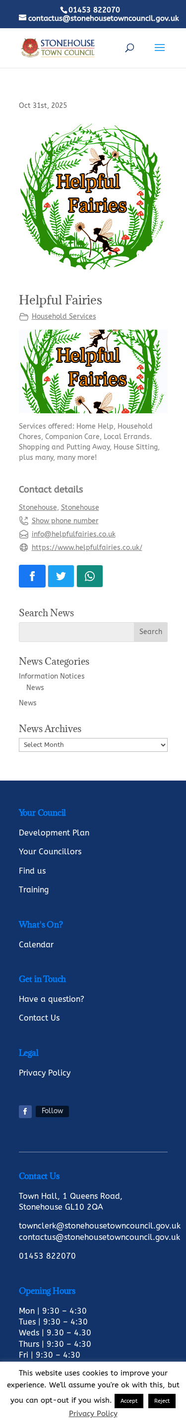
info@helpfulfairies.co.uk (74, 534)
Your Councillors (50, 851)
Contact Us (39, 1018)
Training (34, 889)
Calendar (36, 944)
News (35, 688)
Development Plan (54, 832)
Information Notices (52, 676)
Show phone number (65, 521)
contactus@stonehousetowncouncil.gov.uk (99, 1237)
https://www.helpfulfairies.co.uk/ (87, 547)
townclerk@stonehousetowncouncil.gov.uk (100, 1225)
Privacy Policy (44, 1073)
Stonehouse (38, 507)
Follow (52, 1111)
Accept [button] (129, 1401)
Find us (32, 871)
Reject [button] (162, 1401)
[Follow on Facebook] (25, 1111)
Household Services (64, 316)
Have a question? (51, 999)
